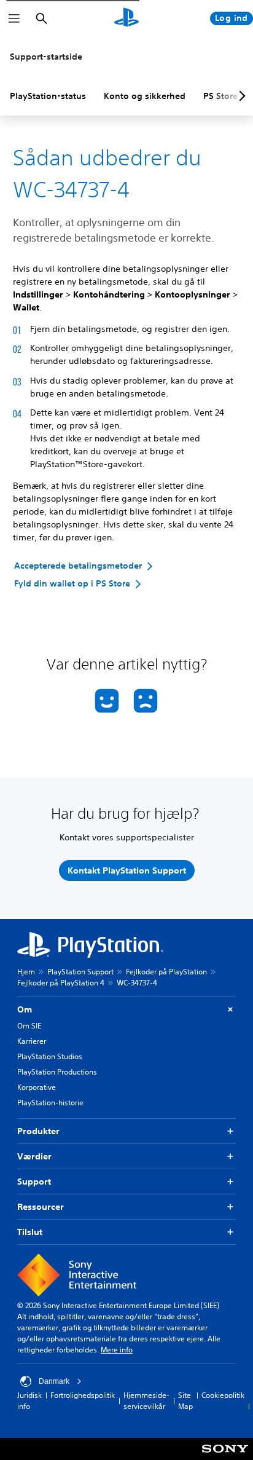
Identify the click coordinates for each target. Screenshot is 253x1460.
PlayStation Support (80, 971)
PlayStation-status (48, 95)
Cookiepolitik (222, 1395)
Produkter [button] (38, 1131)
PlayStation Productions (57, 1072)
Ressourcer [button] (40, 1206)
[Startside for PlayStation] (126, 18)
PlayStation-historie (50, 1102)
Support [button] (34, 1181)
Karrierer (31, 1041)
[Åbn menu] (14, 18)
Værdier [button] (34, 1156)
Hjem (26, 971)
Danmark (54, 1381)
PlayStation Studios (49, 1056)
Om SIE (29, 1025)
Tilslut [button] (29, 1231)
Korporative (36, 1087)
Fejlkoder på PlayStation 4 (60, 982)
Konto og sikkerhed (144, 95)
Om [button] (24, 1009)
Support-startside (46, 56)
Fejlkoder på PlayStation (166, 971)
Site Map (185, 1400)
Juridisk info (29, 1400)
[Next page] (240, 96)
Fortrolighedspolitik (82, 1395)
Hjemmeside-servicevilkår (146, 1400)
